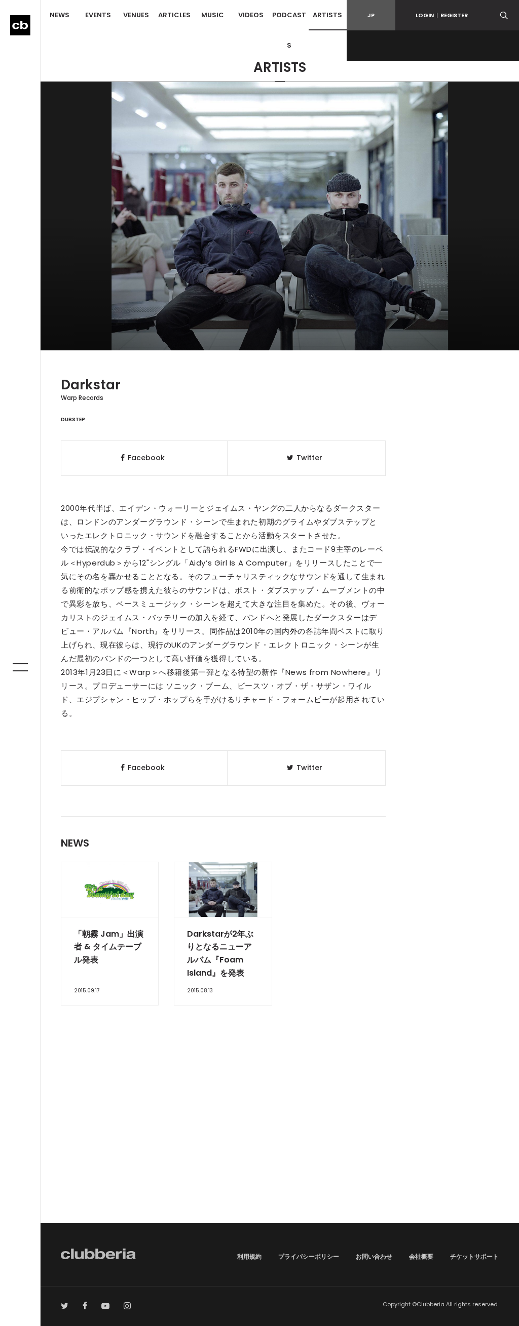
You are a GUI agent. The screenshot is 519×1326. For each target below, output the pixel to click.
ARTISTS (327, 15)
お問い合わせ (374, 1256)
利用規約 (249, 1256)
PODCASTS (289, 30)
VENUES (136, 15)
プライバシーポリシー (308, 1256)
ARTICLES (174, 15)
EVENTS (98, 15)
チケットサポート (474, 1256)
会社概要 (421, 1256)
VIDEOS (251, 15)
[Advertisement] (280, 1137)
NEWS (59, 15)
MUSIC (212, 15)
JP (371, 15)
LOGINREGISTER (442, 15)
